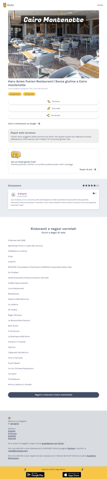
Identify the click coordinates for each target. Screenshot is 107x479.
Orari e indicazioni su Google (22, 123)
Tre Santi (12, 374)
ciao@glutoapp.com (18, 451)
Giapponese (15, 94)
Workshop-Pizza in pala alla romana (25, 245)
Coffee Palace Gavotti (18, 283)
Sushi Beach (14, 363)
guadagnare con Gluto (52, 443)
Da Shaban (13, 272)
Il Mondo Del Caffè (16, 240)
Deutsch (12, 438)
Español (12, 436)
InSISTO (11, 261)
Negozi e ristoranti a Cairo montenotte (53, 394)
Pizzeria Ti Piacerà (16, 342)
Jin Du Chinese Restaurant (21, 368)
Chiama (56, 101)
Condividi (55, 115)
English (11, 431)
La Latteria (13, 304)
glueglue (15, 423)
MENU (100, 5)
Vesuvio (11, 347)
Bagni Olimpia (15, 315)
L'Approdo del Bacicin (18, 352)
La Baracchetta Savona (19, 320)
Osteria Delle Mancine (18, 299)
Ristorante (29, 94)
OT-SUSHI (12, 309)
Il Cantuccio (13, 331)
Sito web (56, 108)
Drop (10, 256)
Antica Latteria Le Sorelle (19, 384)
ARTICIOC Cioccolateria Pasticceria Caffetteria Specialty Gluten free (40, 267)
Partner (71, 448)
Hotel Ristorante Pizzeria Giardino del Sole (28, 277)
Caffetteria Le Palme (17, 251)
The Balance (14, 379)
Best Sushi (13, 325)
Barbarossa (13, 293)
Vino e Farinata (15, 358)
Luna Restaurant (16, 288)
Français (12, 433)
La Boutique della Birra (19, 336)
